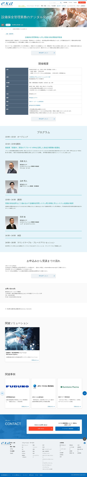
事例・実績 (43, 5)
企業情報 (83, 5)
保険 (34, 449)
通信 (34, 451)
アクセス (70, 2)
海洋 (34, 453)
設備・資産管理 (9, 33)
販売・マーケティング (46, 449)
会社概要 (61, 452)
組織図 (70, 451)
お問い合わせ (82, 2)
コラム (48, 5)
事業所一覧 (71, 453)
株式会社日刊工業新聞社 (34, 105)
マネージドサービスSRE (47, 469)
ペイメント (35, 447)
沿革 (61, 456)
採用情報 (65, 2)
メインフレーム (45, 467)
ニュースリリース (71, 5)
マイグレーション (46, 453)
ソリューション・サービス (33, 5)
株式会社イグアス (33, 97)
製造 (34, 445)
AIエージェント (25, 445)
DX (22, 449)
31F (49, 77)
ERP (43, 445)
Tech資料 (54, 5)
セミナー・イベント (61, 5)
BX (22, 447)
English (75, 2)
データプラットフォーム (47, 463)
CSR (78, 445)
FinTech (23, 453)
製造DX (23, 451)
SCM (43, 447)
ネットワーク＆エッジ (46, 465)
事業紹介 (71, 445)
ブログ (78, 5)
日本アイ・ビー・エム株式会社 (36, 101)
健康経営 (79, 447)
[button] (2, 393)
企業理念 (61, 454)
